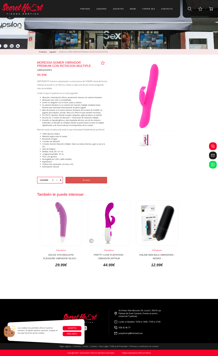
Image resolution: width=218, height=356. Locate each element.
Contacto (167, 9)
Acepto (72, 328)
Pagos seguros (65, 346)
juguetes (53, 52)
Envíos (85, 346)
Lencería (101, 9)
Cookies (93, 346)
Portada (85, 9)
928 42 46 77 (124, 327)
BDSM (133, 9)
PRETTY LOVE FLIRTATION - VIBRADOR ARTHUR (109, 256)
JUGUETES (118, 9)
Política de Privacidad (118, 346)
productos (43, 52)
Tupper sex (148, 9)
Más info (72, 334)
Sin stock (86, 180)
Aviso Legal (103, 346)
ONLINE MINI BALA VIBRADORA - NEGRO (157, 256)
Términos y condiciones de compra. (144, 346)
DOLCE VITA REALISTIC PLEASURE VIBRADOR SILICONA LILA (61, 256)
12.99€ (157, 265)
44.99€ (109, 265)
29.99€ (61, 265)
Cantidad (44, 180)
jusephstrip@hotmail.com (131, 333)
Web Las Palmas (144, 353)
